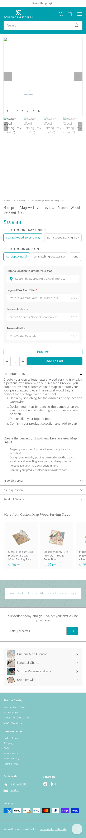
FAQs (6, 748)
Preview (43, 351)
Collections (20, 200)
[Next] (78, 76)
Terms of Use (11, 763)
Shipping (8, 743)
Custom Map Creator (15, 707)
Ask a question (13, 490)
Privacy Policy (11, 758)
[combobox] (43, 25)
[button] (43, 279)
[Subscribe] (72, 631)
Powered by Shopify (53, 829)
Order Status (11, 738)
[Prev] (8, 76)
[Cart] (70, 14)
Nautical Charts (12, 712)
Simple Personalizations (17, 717)
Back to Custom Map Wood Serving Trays (46, 593)
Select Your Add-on (21, 249)
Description (14, 374)
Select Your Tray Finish (25, 230)
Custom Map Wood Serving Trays (48, 200)
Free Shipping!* (42, 3)
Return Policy (11, 753)
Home (7, 200)
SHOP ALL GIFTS (13, 723)
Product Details (14, 499)
